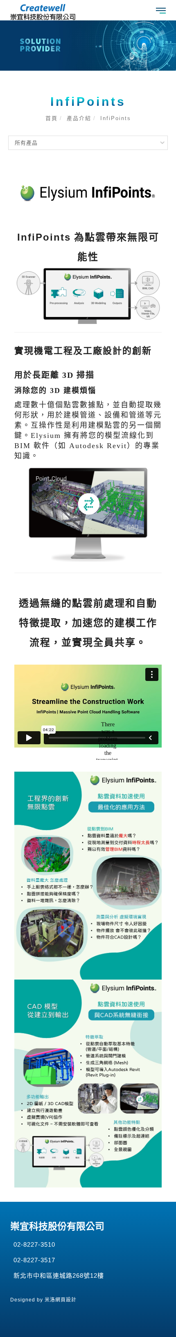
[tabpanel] (88, 45)
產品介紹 (79, 118)
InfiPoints (115, 118)
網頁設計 (66, 1300)
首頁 (51, 118)
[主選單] (161, 11)
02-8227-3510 (34, 1244)
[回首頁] (43, 12)
